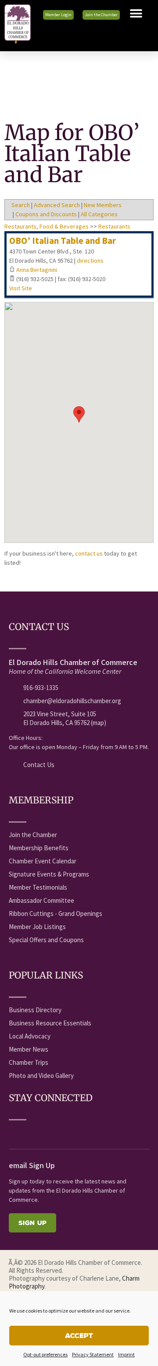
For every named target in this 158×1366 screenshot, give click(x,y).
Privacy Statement (93, 1354)
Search (20, 205)
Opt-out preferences (45, 1354)
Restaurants (114, 226)
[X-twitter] (46, 1133)
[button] (136, 13)
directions (90, 260)
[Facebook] (13, 1133)
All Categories (99, 214)
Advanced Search (57, 205)
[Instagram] (78, 1133)
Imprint (126, 1354)
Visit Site (20, 288)
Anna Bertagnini (36, 270)
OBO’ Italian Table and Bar (62, 240)
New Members (103, 205)
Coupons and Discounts (46, 214)
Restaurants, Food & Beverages (46, 226)
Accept (79, 1335)
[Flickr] (62, 1133)
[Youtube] (30, 1133)
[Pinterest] (95, 1133)
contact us (89, 553)
